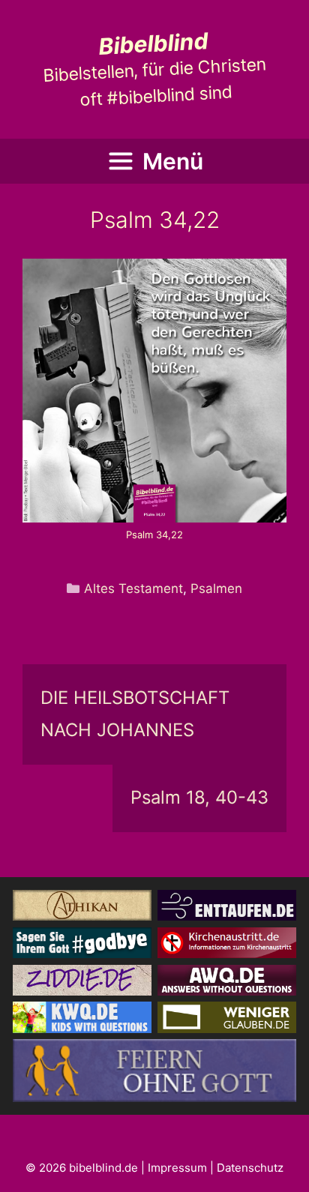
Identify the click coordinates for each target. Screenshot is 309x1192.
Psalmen (216, 588)
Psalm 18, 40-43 (199, 797)
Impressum (177, 1168)
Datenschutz (250, 1168)
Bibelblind (153, 43)
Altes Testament (133, 588)
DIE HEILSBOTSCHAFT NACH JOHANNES (135, 714)
